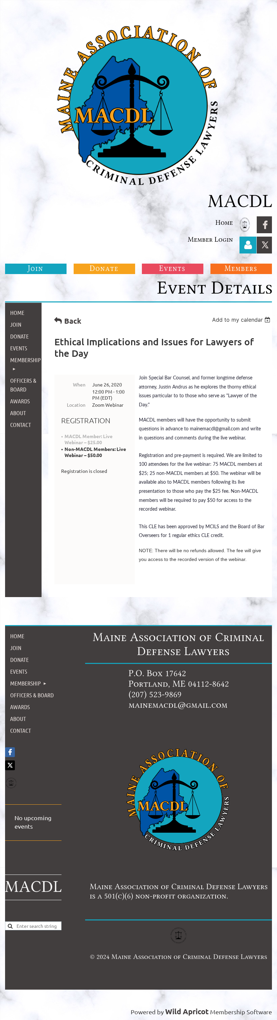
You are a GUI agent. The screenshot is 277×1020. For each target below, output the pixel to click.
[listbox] (242, 320)
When (79, 384)
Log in (248, 245)
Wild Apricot (187, 1011)
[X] (265, 245)
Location (76, 405)
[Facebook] (265, 224)
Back (72, 320)
